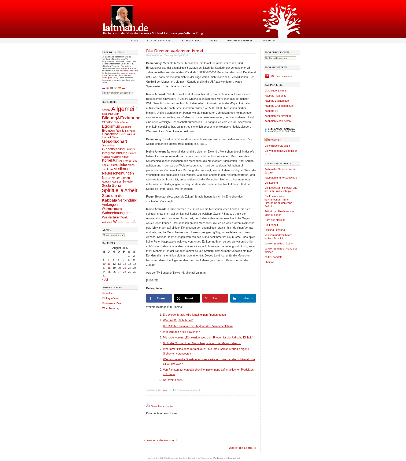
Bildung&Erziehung (121, 117)
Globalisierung (113, 149)
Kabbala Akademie (129, 71)
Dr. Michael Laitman (276, 90)
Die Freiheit (271, 225)
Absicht (106, 110)
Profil (214, 40)
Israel (132, 153)
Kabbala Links (191, 40)
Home (134, 40)
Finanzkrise (110, 134)
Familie (119, 130)
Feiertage (130, 131)
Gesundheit (108, 145)
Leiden (114, 164)
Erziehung (126, 126)
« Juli (105, 279)
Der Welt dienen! (173, 380)
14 (124, 263)
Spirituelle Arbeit (119, 190)
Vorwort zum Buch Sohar (279, 243)
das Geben (123, 122)
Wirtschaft (107, 222)
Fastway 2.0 (234, 458)
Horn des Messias (275, 219)
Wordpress (218, 458)
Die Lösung (271, 182)
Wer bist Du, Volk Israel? (178, 320)
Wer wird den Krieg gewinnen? (181, 331)
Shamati (269, 262)
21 (124, 267)
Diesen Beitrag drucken (162, 406)
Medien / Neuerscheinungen (118, 171)
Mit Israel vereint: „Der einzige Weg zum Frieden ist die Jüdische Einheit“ (207, 337)
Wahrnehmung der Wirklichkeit (116, 215)
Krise (121, 161)
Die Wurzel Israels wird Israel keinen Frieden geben (194, 314)
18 (109, 267)
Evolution (108, 130)
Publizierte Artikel (240, 40)
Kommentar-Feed (112, 303)
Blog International (160, 40)
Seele (106, 186)
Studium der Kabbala (113, 197)
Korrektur (110, 160)
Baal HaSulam (110, 113)
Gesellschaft (114, 141)
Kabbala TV (271, 110)
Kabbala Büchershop (277, 100)
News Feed (274, 140)
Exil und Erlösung (275, 230)
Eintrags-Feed (110, 298)
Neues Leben (120, 178)
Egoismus (111, 126)
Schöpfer (127, 181)
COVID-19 (109, 122)
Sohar (117, 185)
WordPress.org (110, 308)
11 (109, 263)
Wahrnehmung (112, 208)
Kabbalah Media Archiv (278, 121)
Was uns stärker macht (162, 440)
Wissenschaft (124, 222)
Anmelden (108, 293)
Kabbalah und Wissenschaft (281, 177)
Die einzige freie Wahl (277, 145)
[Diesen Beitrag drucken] (148, 406)
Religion (117, 181)
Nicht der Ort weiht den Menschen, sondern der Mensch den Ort (202, 343)
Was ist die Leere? (241, 447)
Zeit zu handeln (273, 257)
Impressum (268, 40)
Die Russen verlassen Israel (174, 50)
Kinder (125, 156)
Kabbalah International (278, 116)
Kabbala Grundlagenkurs (279, 105)
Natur (106, 178)
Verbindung (127, 200)
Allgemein (124, 108)
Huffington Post (109, 77)
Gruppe (130, 149)
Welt (124, 217)
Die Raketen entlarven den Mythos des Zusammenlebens (198, 326)
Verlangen (110, 205)
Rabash (106, 181)
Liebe (122, 164)
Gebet (115, 137)
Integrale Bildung (115, 153)
